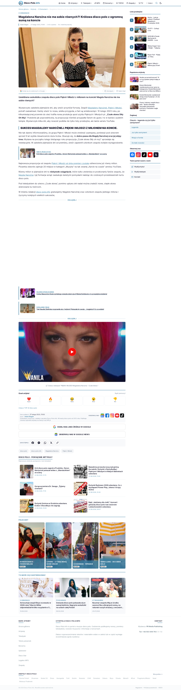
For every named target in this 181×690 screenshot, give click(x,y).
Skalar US (44, 678)
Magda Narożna (26, 175)
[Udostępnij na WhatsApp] (45, 442)
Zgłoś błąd (122, 91)
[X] (156, 154)
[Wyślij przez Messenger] (38, 442)
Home (63, 3)
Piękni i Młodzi (67, 451)
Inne (150, 3)
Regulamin (139, 688)
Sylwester (22, 651)
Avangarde (60, 678)
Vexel (154, 678)
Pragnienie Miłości (143, 678)
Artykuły (74, 3)
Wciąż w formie (137, 138)
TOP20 (120, 3)
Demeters (96, 678)
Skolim (74, 678)
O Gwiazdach (43, 9)
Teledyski (87, 3)
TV (142, 3)
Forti (67, 678)
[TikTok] (122, 415)
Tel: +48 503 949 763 (150, 632)
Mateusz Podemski (26, 681)
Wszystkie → (157, 674)
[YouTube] (117, 415)
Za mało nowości (138, 143)
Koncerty (109, 3)
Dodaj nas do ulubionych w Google (33, 91)
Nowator (82, 678)
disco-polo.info (43, 192)
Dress (52, 678)
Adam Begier (24, 24)
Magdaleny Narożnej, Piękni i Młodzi (105, 108)
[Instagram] (112, 415)
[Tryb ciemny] (160, 3)
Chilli (89, 678)
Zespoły (132, 3)
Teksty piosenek (25, 641)
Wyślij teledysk (140, 172)
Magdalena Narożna (52, 451)
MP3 (98, 3)
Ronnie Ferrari (24, 678)
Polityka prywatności (150, 688)
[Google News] (102, 415)
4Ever (133, 678)
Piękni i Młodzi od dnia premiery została (70, 163)
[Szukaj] (156, 3)
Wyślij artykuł (139, 167)
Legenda (135, 127)
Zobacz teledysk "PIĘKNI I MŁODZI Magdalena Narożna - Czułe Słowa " (73, 386)
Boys (111, 678)
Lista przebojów (136, 12)
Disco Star (22, 656)
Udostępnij (109, 91)
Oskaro (104, 678)
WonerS (125, 678)
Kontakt (137, 177)
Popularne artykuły (137, 72)
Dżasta (118, 678)
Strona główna (24, 9)
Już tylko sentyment (139, 132)
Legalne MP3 (24, 660)
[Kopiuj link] (57, 442)
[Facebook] (107, 415)
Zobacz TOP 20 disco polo (28, 408)
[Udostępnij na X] (51, 442)
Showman (34, 678)
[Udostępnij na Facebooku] (32, 442)
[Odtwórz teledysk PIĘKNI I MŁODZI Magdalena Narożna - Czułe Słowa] (72, 352)
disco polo (23, 451)
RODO (160, 688)
